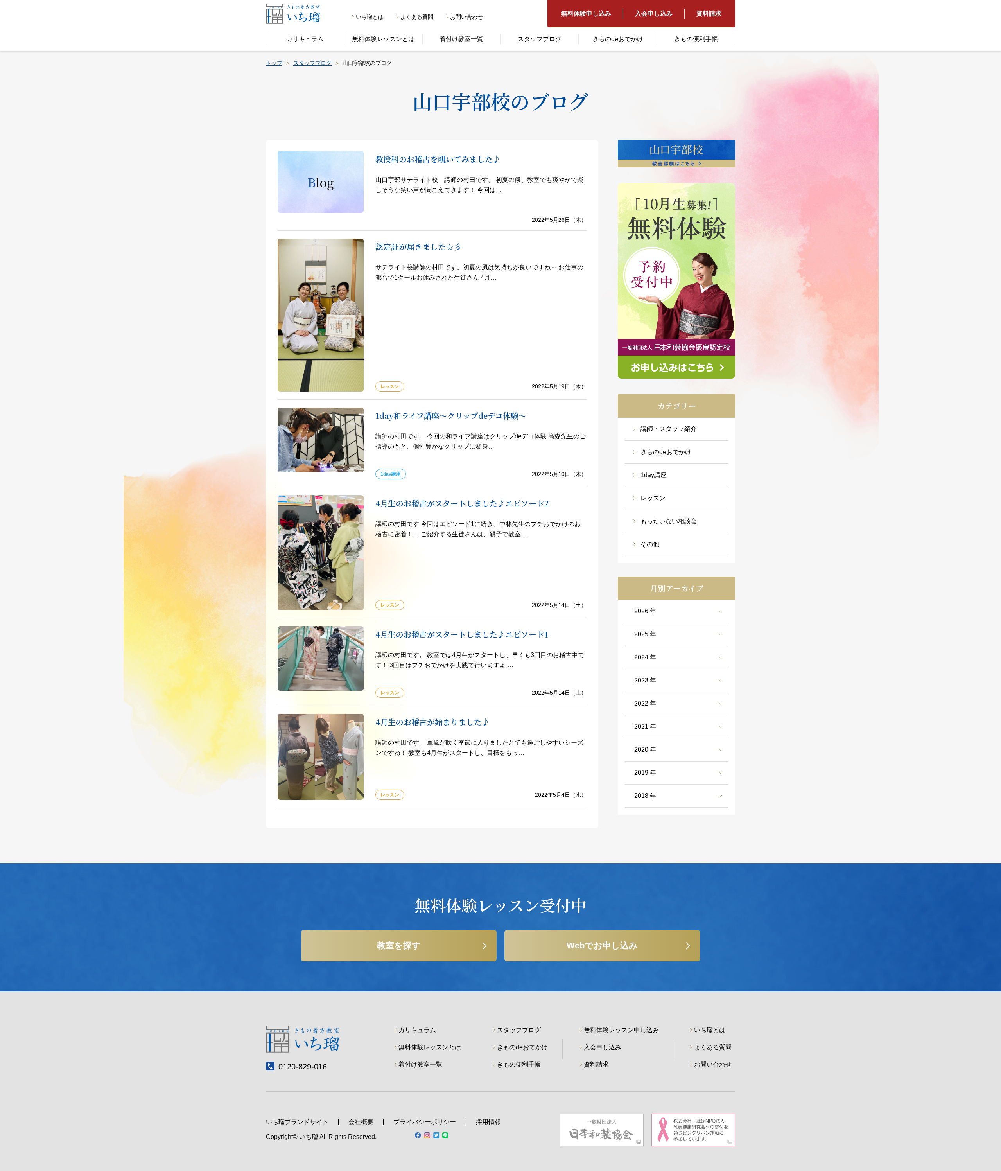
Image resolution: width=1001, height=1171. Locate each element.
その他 (649, 544)
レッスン (653, 498)
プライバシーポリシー (424, 1122)
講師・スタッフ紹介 (668, 429)
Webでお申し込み (602, 945)
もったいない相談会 (668, 521)
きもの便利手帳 (696, 39)
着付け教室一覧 (461, 39)
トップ (274, 63)
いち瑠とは (369, 17)
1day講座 (653, 475)
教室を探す (399, 945)
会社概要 (360, 1122)
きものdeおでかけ (617, 39)
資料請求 (708, 13)
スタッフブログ (539, 39)
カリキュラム (305, 39)
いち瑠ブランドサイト (297, 1122)
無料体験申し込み (586, 13)
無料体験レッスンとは (383, 39)
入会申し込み (654, 13)
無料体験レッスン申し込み (621, 1030)
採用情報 (488, 1122)
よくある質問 (416, 17)
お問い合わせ (466, 17)
